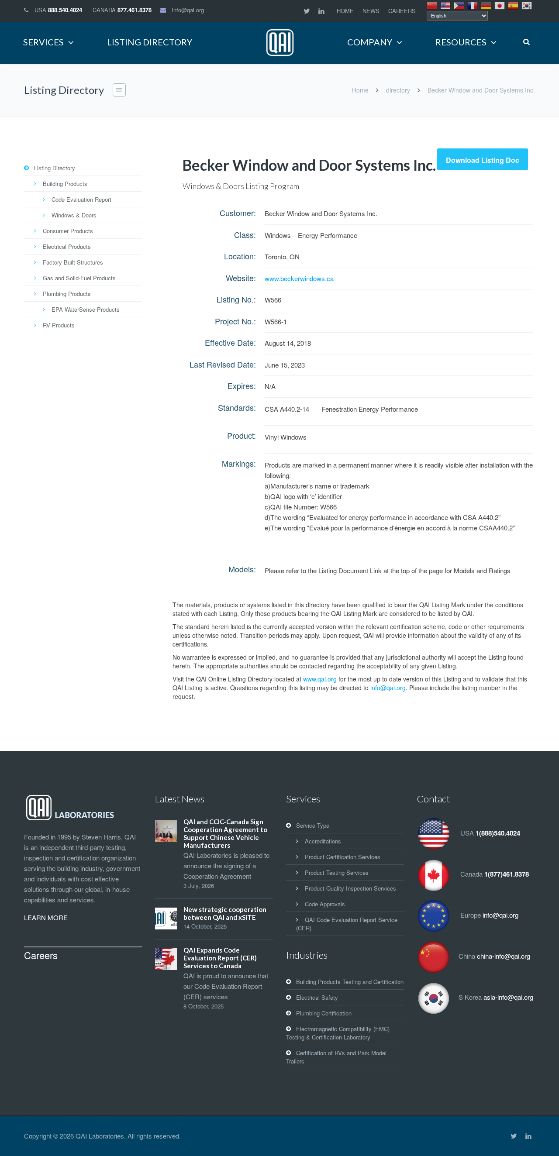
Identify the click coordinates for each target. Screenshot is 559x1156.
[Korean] (527, 4)
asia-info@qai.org (508, 996)
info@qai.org (188, 10)
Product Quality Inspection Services (350, 888)
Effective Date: (230, 342)
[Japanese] (500, 4)
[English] (446, 4)
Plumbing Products (67, 293)
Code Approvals (325, 904)
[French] (473, 4)
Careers (41, 955)
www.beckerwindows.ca (299, 278)
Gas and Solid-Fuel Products (79, 278)
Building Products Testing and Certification (350, 981)
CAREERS (402, 11)
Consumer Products (68, 231)
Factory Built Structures (73, 262)
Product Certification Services (342, 857)
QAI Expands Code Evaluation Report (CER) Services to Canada (220, 958)
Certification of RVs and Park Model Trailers (336, 1057)
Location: (240, 255)
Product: (241, 435)
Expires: (242, 385)
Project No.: (235, 321)
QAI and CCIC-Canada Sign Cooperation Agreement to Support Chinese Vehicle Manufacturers (225, 833)
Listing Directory (54, 168)
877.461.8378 (134, 10)
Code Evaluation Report (81, 199)
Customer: (238, 212)
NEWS (371, 11)
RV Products (59, 325)
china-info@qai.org (503, 955)
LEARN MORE (46, 917)
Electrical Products (67, 246)
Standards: (237, 407)
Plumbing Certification (324, 1013)
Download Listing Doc (482, 160)
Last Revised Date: (223, 364)
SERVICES (43, 42)
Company (369, 42)
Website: (241, 277)
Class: (245, 234)
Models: (242, 569)
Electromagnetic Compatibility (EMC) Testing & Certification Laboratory (338, 1033)
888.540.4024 (65, 10)
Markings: (239, 463)
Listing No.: (236, 299)
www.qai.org (320, 678)
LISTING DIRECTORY (149, 42)
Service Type (312, 825)
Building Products (65, 183)
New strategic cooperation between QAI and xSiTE (224, 913)
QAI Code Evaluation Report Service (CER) (346, 923)
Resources (461, 42)
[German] (486, 4)
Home (360, 90)
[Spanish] (513, 4)
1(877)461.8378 (506, 874)
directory (398, 90)
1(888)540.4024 (498, 833)
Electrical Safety (317, 997)
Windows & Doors (74, 215)
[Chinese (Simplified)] (432, 4)
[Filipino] (459, 4)
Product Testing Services (337, 872)
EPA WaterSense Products (86, 309)
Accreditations (323, 841)
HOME (345, 11)
